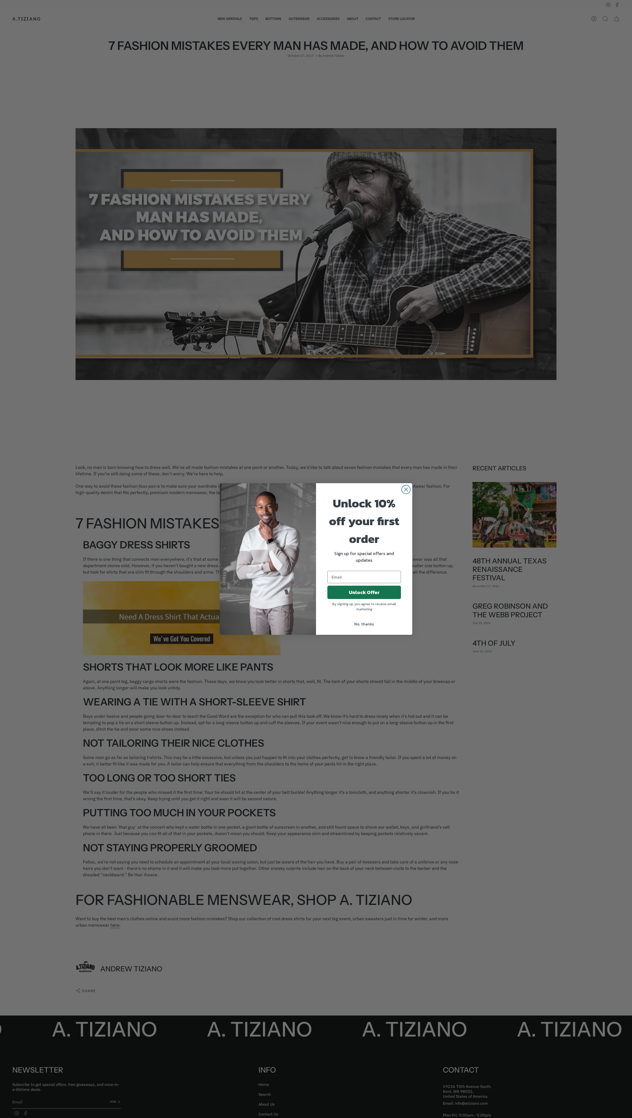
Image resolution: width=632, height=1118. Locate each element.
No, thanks (364, 624)
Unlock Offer (364, 592)
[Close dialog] (406, 489)
